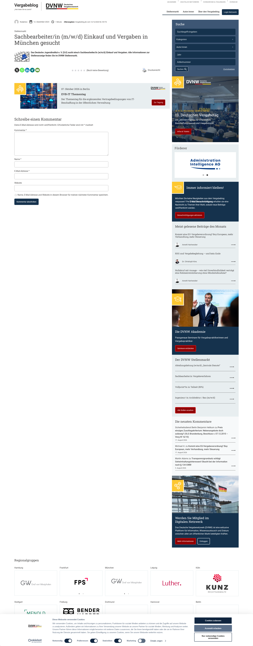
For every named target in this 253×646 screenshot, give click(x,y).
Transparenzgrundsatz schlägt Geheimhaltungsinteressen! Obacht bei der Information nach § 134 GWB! (201, 461)
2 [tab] (207, 175)
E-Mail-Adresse (22, 171)
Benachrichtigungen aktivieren (189, 215)
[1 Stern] (72, 70)
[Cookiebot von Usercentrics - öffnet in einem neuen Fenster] (35, 641)
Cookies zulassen (213, 620)
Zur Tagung (158, 102)
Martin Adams (181, 458)
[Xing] (32, 70)
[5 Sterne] (84, 70)
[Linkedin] (27, 70)
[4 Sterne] (81, 70)
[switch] (94, 641)
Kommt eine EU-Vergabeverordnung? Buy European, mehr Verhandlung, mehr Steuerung (204, 235)
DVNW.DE (234, 2)
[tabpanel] (205, 166)
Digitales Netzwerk (189, 2)
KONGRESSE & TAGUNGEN (214, 2)
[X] (17, 70)
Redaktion (23, 22)
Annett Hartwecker (190, 245)
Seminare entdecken (185, 348)
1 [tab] (203, 175)
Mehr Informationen (185, 541)
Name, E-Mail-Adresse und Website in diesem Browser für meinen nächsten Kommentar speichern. (63, 195)
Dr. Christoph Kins (189, 261)
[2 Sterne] (75, 70)
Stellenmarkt (20, 31)
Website (18, 183)
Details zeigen (156, 641)
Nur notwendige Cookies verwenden (213, 637)
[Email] (37, 70)
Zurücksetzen (229, 69)
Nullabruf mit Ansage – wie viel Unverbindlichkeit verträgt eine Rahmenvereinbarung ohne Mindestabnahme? (204, 271)
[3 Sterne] (78, 70)
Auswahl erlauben (213, 628)
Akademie (171, 2)
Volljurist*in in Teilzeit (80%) (189, 387)
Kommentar (20, 130)
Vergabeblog (26, 5)
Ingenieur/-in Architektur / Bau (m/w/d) (195, 397)
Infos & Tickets (183, 131)
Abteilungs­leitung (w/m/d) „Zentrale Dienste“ (197, 365)
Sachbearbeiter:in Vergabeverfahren (193, 376)
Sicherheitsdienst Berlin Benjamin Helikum (194, 427)
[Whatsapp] (22, 70)
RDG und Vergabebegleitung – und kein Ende (197, 253)
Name (17, 159)
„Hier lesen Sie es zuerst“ (23, 9)
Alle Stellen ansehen (185, 410)
